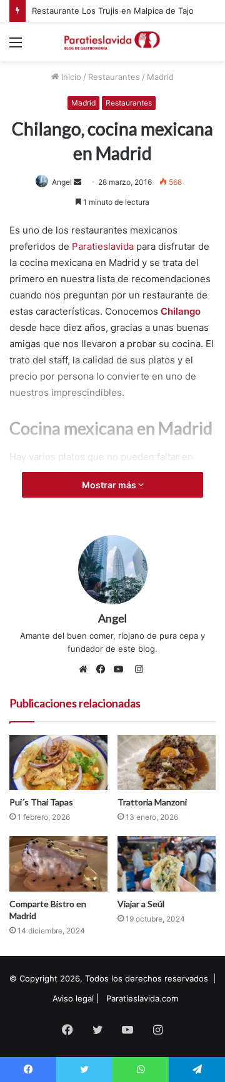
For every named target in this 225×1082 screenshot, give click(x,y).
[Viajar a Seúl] (167, 864)
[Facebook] (103, 669)
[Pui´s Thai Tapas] (58, 762)
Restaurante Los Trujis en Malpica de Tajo (113, 11)
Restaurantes (114, 77)
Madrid (160, 77)
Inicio (70, 77)
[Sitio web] (86, 669)
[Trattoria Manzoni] (167, 762)
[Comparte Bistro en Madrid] (58, 864)
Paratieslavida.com (142, 998)
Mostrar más (110, 485)
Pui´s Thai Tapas (41, 802)
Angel (62, 182)
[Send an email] (77, 182)
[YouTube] (121, 669)
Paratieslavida (104, 246)
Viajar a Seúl (141, 903)
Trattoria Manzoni (152, 802)
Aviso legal (73, 998)
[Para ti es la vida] (112, 41)
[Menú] (15, 46)
